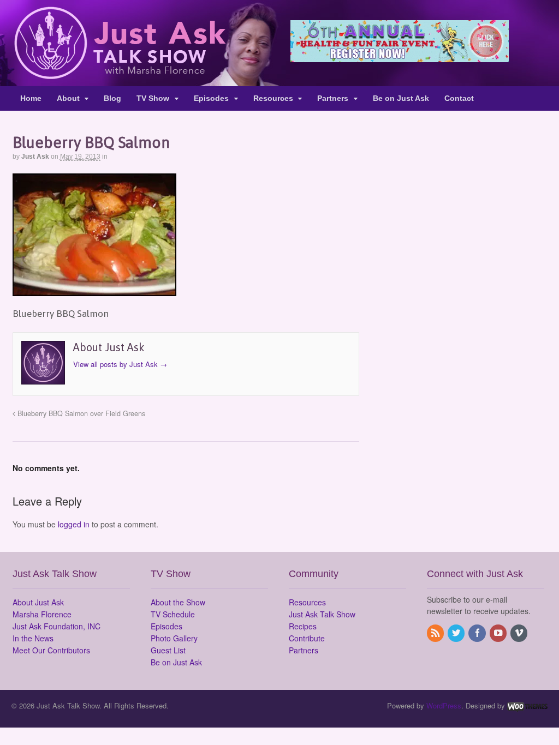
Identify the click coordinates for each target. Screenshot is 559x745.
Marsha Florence (42, 614)
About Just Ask (38, 602)
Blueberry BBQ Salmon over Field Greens (80, 413)
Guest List (168, 650)
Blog (112, 98)
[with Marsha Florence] (119, 73)
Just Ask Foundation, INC (56, 626)
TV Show (152, 98)
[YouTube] (499, 633)
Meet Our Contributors (51, 650)
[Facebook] (477, 633)
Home (30, 98)
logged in (74, 524)
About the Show (178, 602)
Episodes (211, 98)
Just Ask (35, 156)
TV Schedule (173, 614)
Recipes (303, 626)
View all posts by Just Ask (120, 364)
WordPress (443, 705)
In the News (33, 638)
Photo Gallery (174, 638)
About (68, 98)
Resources (273, 98)
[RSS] (436, 633)
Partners (332, 98)
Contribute (307, 638)
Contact (459, 98)
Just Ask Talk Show (322, 614)
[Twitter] (457, 633)
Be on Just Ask (401, 98)
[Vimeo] (519, 633)
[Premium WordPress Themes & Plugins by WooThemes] (527, 705)
